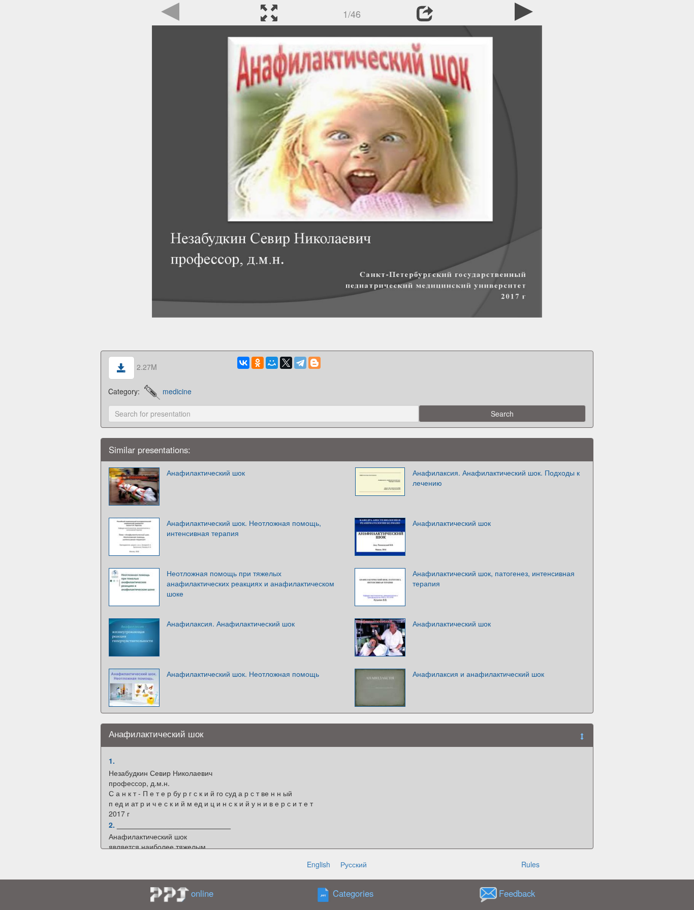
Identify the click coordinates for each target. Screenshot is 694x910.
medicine (177, 391)
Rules (530, 864)
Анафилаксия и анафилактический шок (478, 674)
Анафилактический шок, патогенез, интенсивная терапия (494, 578)
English (318, 864)
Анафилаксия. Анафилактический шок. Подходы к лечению (496, 477)
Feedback (517, 894)
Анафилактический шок (206, 472)
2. (112, 825)
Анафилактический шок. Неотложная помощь (243, 674)
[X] (286, 363)
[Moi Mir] (272, 363)
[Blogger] (314, 363)
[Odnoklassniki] (257, 363)
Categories (353, 894)
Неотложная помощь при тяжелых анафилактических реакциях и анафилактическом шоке (250, 583)
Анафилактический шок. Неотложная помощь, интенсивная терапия (244, 528)
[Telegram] (300, 363)
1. (112, 761)
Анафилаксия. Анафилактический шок (231, 623)
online (202, 893)
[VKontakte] (243, 363)
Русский (353, 864)
